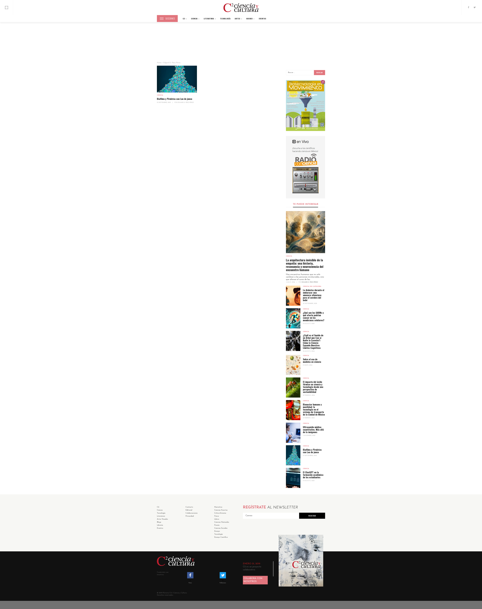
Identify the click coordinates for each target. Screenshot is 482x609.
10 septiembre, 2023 (164, 102)
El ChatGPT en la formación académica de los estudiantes (313, 475)
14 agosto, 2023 (309, 480)
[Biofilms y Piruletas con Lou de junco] (177, 79)
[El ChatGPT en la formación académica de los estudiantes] (293, 478)
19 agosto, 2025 (309, 323)
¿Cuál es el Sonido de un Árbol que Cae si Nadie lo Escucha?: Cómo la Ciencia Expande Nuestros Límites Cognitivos (313, 341)
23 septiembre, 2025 (310, 303)
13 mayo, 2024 (307, 365)
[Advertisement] (241, 42)
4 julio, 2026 (290, 282)
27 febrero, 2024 (309, 395)
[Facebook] (468, 8)
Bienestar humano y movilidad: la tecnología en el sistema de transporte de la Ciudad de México (314, 409)
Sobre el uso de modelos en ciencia (312, 360)
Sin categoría (315, 286)
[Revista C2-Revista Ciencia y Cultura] (240, 7)
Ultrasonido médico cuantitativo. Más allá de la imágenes (313, 429)
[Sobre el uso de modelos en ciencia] (293, 365)
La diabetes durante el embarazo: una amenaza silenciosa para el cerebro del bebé (313, 295)
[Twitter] (475, 8)
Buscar (319, 73)
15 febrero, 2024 (309, 418)
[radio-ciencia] (305, 167)
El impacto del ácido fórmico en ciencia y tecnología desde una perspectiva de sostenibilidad (313, 387)
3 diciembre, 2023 (309, 435)
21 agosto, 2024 (309, 351)
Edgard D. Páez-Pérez (310, 282)
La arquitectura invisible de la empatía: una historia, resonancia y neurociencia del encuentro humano (304, 265)
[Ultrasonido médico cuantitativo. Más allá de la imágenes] (293, 433)
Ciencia (160, 95)
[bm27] (305, 105)
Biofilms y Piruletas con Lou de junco (174, 98)
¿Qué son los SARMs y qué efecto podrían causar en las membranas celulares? (313, 316)
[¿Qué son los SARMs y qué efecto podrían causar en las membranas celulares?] (293, 318)
